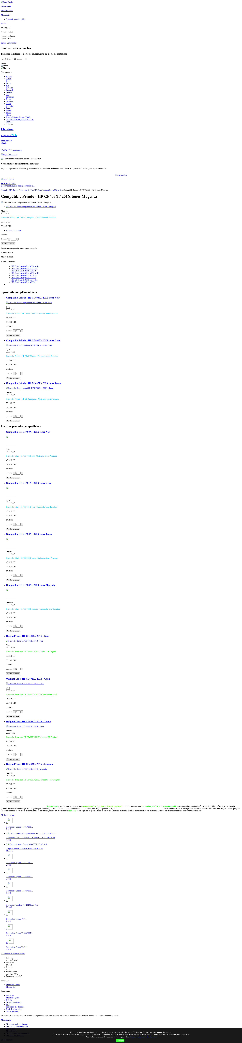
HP (7, 85)
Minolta (9, 92)
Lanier (8, 110)
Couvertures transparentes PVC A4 (20, 119)
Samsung (9, 101)
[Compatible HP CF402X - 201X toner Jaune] (11, 547)
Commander (11, 43)
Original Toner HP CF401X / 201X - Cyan (28, 678)
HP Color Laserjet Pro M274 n (23, 277)
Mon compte (6, 6)
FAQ (8, 1004)
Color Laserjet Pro (26, 190)
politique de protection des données (142, 1037)
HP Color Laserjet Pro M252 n (23, 271)
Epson (8, 83)
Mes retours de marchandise (17, 1026)
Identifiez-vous (7, 11)
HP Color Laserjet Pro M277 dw (24, 280)
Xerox (8, 104)
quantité (9, 331)
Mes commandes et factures (17, 1024)
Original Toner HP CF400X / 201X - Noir (27, 636)
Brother (9, 76)
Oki (7, 95)
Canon (8, 79)
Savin (8, 113)
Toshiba (9, 122)
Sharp (8, 115)
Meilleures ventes (8, 815)
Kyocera (9, 88)
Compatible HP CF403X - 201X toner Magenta (30, 585)
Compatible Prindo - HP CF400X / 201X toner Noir (32, 297)
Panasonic (10, 97)
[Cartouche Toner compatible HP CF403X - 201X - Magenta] (31, 207)
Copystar (9, 106)
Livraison (10, 995)
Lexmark (9, 90)
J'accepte (120, 1040)
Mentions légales (12, 998)
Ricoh (8, 99)
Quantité (4, 239)
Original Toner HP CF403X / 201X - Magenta (29, 764)
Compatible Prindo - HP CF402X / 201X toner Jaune (33, 383)
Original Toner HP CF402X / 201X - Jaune (28, 721)
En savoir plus (121, 175)
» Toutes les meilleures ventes (13, 954)
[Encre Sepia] (7, 2)
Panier (4, 23)
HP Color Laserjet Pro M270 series (25, 273)
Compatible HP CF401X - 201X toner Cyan (28, 483)
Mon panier (5, 15)
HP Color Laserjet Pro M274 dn (24, 275)
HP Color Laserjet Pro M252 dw (24, 268)
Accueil (4, 190)
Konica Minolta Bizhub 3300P (18, 117)
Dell (7, 81)
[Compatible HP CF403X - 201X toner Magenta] (11, 598)
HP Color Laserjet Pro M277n (23, 282)
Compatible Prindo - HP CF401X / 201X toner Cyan (33, 340)
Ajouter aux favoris (13, 230)
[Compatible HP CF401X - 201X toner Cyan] (11, 496)
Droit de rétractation (14, 1009)
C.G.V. (9, 1000)
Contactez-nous (12, 1011)
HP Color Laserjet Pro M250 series (48, 190)
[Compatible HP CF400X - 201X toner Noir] (11, 445)
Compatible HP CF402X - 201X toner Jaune (29, 534)
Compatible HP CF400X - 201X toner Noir (28, 432)
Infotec (9, 108)
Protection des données (15, 1007)
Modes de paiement (14, 1002)
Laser (15, 190)
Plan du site (10, 987)
